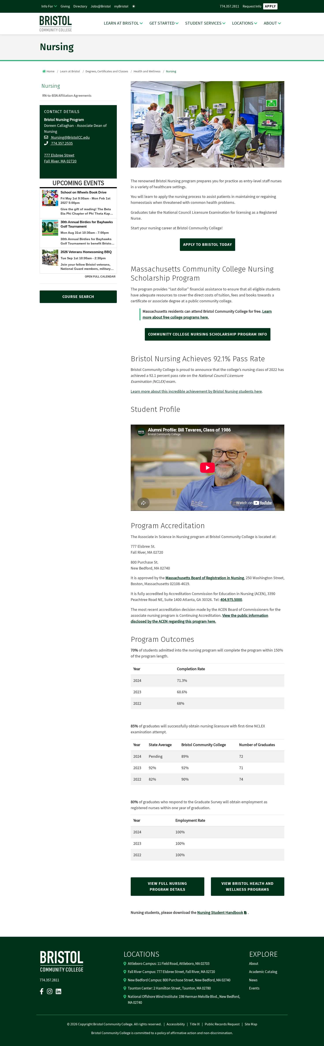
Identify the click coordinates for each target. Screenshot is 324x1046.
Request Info (252, 6)
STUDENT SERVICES (203, 23)
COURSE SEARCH (78, 296)
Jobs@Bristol (101, 6)
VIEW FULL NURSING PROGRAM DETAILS (167, 886)
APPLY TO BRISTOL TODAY (207, 244)
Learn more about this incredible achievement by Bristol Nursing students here (196, 391)
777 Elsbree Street (59, 155)
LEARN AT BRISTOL (121, 23)
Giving (65, 6)
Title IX (195, 1024)
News (253, 980)
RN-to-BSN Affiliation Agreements (66, 95)
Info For (47, 6)
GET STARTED (162, 23)
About (253, 963)
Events (254, 988)
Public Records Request (222, 1024)
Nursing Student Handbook (220, 912)
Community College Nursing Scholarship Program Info (207, 334)
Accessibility (176, 1024)
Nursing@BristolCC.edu (70, 137)
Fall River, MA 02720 (60, 161)
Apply (270, 6)
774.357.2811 (229, 6)
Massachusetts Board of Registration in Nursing (205, 578)
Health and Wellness (147, 71)
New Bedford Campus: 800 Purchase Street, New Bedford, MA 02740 (179, 980)
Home (50, 71)
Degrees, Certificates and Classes (107, 71)
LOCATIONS (242, 23)
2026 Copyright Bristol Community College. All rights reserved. (116, 1024)
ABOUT (270, 23)
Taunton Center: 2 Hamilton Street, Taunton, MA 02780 (169, 988)
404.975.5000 (231, 599)
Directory (80, 6)
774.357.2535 (61, 143)
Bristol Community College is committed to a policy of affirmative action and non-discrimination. (162, 1033)
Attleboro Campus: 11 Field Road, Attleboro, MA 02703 (168, 963)
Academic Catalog (263, 971)
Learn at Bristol (70, 71)
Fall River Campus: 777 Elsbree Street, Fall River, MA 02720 (171, 971)
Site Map (251, 1024)
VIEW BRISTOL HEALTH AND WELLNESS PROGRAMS (248, 886)
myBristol (121, 6)
